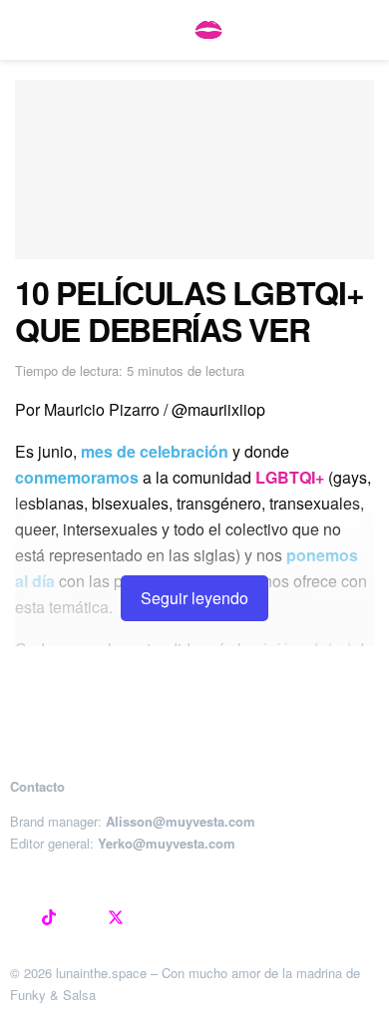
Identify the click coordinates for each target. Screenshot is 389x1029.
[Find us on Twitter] (116, 918)
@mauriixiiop (218, 409)
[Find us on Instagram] (16, 918)
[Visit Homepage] (208, 30)
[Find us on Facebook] (82, 918)
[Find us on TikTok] (49, 918)
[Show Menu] (23, 30)
